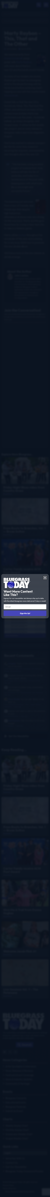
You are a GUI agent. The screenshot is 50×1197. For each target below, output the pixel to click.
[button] (45, 577)
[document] (25, 598)
